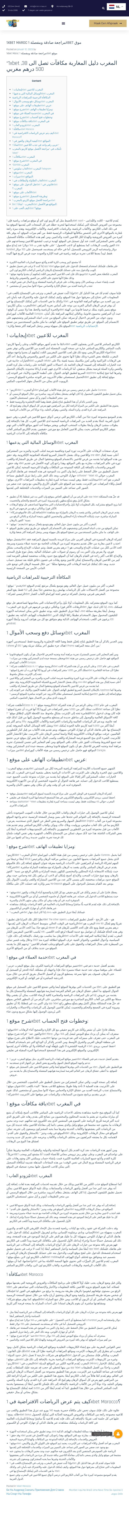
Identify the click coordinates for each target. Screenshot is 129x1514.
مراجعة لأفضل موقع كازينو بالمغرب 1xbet (33, 200)
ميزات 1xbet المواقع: (22, 176)
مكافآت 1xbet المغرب (23, 157)
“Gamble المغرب (20, 164)
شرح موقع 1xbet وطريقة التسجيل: (30, 196)
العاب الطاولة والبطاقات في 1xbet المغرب (34, 180)
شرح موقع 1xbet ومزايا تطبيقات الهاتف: (32, 109)
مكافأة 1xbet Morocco (23, 129)
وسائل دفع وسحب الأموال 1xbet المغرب (33, 101)
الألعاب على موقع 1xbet (24, 192)
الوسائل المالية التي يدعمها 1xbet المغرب (33, 93)
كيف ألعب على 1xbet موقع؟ (26, 208)
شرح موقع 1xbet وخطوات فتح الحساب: (32, 117)
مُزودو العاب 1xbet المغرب (26, 125)
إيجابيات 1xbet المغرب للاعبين (27, 89)
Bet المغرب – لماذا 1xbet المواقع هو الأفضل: (34, 204)
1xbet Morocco (24, 1486)
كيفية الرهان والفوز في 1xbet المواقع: (31, 141)
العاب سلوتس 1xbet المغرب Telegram (31, 168)
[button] (103, 8)
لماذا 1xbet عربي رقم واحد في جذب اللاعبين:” (35, 145)
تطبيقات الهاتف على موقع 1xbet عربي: (32, 105)
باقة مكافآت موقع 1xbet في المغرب (30, 121)
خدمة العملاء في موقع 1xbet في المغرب (33, 113)
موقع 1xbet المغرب (22, 172)
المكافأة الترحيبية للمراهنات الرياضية (31, 97)
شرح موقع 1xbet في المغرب (27, 160)
